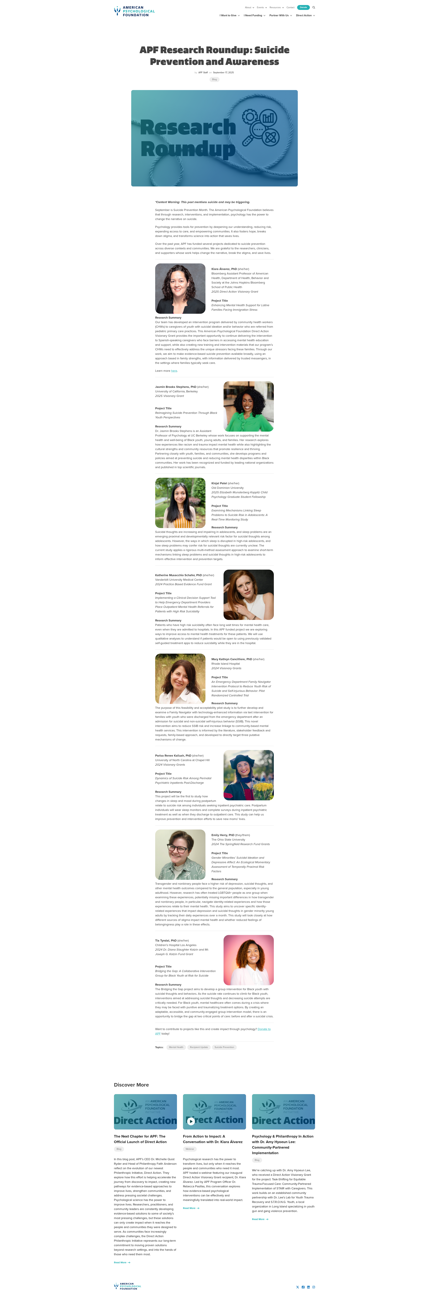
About (248, 7)
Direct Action (304, 15)
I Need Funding (253, 15)
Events (260, 7)
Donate (303, 7)
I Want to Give (228, 15)
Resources (275, 7)
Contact (290, 7)
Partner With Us (279, 15)
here (174, 371)
